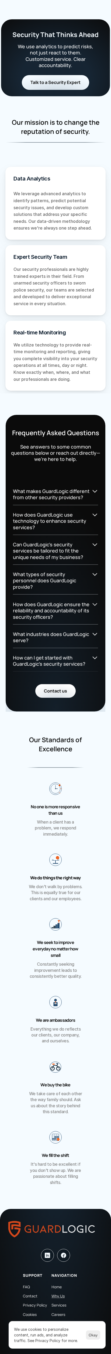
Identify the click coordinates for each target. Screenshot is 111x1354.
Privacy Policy (35, 1305)
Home (56, 1286)
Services (58, 1305)
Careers (58, 1314)
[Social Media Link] (47, 1255)
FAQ (26, 1286)
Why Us (58, 1295)
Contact (30, 1295)
